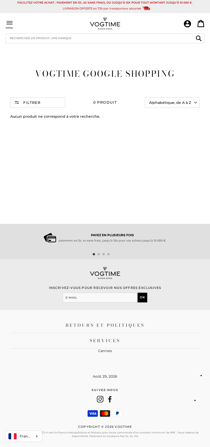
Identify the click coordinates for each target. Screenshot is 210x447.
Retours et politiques (105, 325)
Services (105, 340)
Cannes (105, 350)
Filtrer (31, 102)
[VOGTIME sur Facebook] (110, 399)
